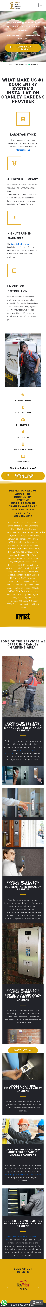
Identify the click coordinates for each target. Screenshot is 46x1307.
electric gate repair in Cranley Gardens (23, 1175)
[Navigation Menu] (41, 5)
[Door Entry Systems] (15, 5)
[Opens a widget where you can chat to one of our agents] (37, 1303)
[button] (23, 48)
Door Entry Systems (20, 244)
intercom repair (22, 150)
